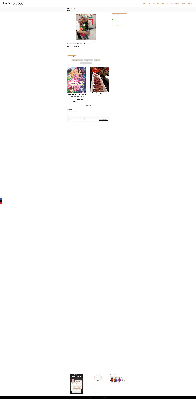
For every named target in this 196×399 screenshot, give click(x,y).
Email (85, 117)
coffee (86, 60)
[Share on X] (1, 201)
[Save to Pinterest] (1, 203)
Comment (69, 109)
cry (91, 60)
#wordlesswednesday (77, 60)
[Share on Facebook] (1, 199)
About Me (119, 25)
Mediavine (105, 397)
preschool (97, 60)
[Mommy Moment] (26, 3)
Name (70, 117)
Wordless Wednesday (70, 57)
